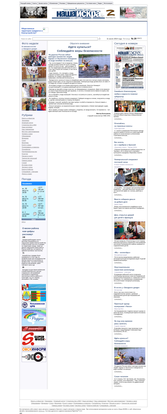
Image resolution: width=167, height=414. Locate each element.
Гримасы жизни (27, 160)
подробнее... (118, 119)
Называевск (27, 183)
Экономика (25, 120)
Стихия (24, 163)
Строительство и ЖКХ (29, 125)
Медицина (25, 138)
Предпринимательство (29, 151)
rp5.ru (23, 222)
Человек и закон (27, 134)
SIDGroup (41, 411)
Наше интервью (27, 127)
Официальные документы (75, 3)
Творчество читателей (29, 158)
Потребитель (26, 149)
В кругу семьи (26, 145)
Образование (26, 136)
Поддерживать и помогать (30, 147)
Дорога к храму (27, 174)
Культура (25, 154)
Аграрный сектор (27, 122)
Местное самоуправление (30, 131)
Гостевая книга (91, 3)
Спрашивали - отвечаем (30, 171)
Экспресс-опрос (27, 167)
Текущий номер (25, 3)
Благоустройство (27, 169)
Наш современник (28, 129)
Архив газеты (43, 3)
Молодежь (25, 142)
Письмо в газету (27, 156)
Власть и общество (28, 118)
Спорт (24, 140)
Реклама (62, 3)
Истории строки (27, 165)
